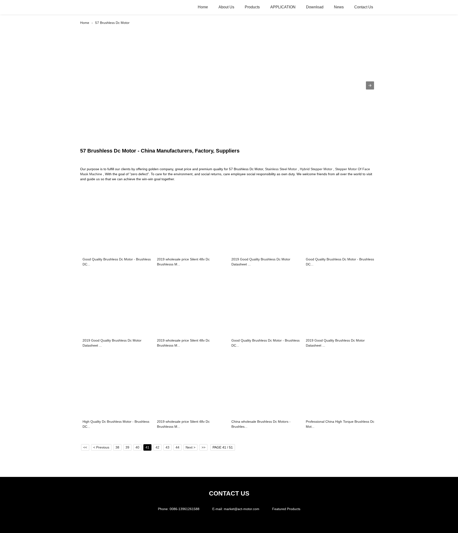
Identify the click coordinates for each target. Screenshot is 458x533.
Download (314, 7)
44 (177, 447)
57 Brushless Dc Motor (112, 23)
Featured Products (286, 509)
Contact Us (363, 7)
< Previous (101, 447)
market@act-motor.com (241, 509)
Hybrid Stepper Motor (316, 169)
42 (157, 447)
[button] (370, 85)
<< (85, 447)
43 (167, 447)
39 (127, 447)
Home (203, 7)
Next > (190, 447)
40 (137, 447)
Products (252, 7)
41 (147, 447)
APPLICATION (283, 7)
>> (203, 447)
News (339, 7)
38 (117, 447)
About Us (226, 7)
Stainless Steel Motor (281, 169)
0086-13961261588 (184, 509)
